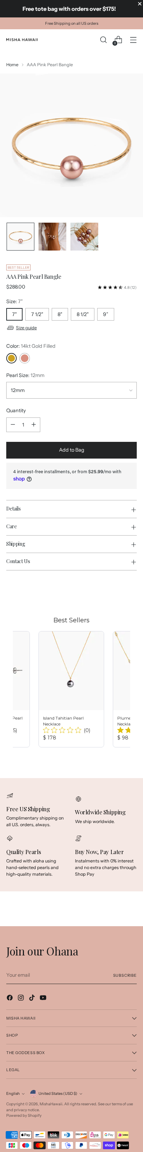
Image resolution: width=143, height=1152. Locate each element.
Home (12, 64)
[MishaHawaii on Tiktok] (32, 998)
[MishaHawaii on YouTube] (44, 998)
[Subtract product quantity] (13, 425)
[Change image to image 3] (84, 237)
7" (14, 314)
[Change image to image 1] (20, 237)
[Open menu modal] (133, 40)
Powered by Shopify (24, 1115)
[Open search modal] (103, 40)
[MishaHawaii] (21, 39)
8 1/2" (83, 314)
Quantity (16, 410)
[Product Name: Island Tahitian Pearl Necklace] (71, 689)
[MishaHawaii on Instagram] (21, 998)
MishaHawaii (51, 1103)
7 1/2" (37, 314)
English (13, 1093)
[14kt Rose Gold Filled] (24, 358)
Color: (31, 346)
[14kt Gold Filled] (11, 358)
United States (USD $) (58, 1093)
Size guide (26, 327)
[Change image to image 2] (52, 237)
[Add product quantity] (33, 425)
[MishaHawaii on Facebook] (10, 998)
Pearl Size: (25, 375)
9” (105, 314)
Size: (14, 301)
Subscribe (125, 975)
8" (60, 314)
